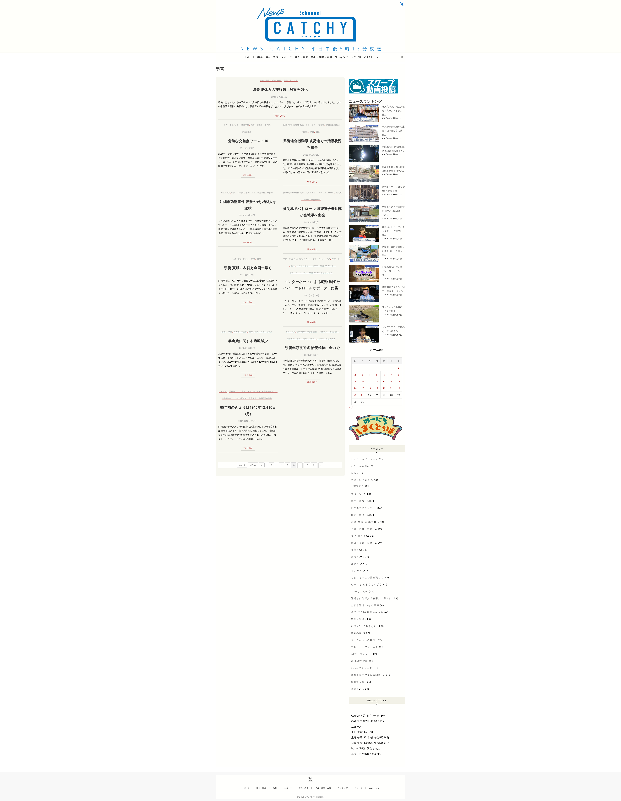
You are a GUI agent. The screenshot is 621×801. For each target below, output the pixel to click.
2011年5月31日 (311, 154)
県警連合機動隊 (333, 125)
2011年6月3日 (247, 148)
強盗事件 (261, 192)
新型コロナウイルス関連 (366, 674)
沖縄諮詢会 (226, 398)
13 (384, 381)
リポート (249, 57)
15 (398, 381)
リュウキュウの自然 (363, 640)
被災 (318, 132)
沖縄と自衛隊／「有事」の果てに (371, 598)
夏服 (259, 259)
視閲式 (305, 339)
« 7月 (351, 407)
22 (398, 388)
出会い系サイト (327, 266)
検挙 (251, 332)
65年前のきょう (269, 391)
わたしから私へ (360, 466)
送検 (254, 192)
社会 (236, 125)
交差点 (260, 125)
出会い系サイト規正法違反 (320, 273)
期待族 (269, 332)
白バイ (313, 339)
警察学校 (252, 398)
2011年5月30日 (247, 215)
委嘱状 (315, 266)
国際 (354, 563)
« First (253, 465)
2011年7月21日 (279, 96)
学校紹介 (359, 486)
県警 (286, 80)
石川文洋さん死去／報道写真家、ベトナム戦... (393, 110)
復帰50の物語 (359, 660)
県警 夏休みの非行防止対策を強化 (280, 89)
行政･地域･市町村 (268, 80)
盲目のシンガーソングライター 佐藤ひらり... (393, 230)
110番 (236, 332)
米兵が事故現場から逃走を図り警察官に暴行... (393, 130)
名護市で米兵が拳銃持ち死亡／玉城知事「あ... (393, 210)
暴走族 (244, 332)
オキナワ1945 (253, 391)
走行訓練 (333, 332)
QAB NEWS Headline (233, 55)
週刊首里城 (358, 619)
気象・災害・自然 (321, 57)
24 (362, 395)
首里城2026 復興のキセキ (367, 612)
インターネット (303, 266)
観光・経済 (301, 57)
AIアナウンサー (361, 654)
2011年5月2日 (247, 275)
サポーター (337, 259)
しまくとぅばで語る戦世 (366, 577)
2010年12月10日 (246, 421)
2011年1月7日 (311, 355)
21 (391, 388)
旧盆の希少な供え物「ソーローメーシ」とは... (393, 271)
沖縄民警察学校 (265, 398)
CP (238, 391)
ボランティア (324, 259)
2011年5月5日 (311, 222)
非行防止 (294, 80)
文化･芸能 (357, 535)
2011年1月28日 (247, 348)
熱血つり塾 (358, 681)
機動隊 (305, 132)
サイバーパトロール (298, 273)
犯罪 (293, 266)
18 (369, 388)
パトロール (329, 192)
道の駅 (267, 125)
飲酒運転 (291, 339)
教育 (279, 80)
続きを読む (280, 115)
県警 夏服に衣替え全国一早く (248, 267)
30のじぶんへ (359, 591)
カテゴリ (356, 57)
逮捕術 (321, 339)
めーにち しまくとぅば (365, 584)
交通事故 (245, 125)
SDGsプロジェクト (363, 667)
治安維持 (324, 332)
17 (362, 388)
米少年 (270, 192)
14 (391, 381)
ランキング (342, 57)
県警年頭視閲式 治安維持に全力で (312, 347)
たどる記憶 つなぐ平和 (365, 605)
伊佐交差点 (247, 132)
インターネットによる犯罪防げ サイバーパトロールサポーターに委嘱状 (312, 288)
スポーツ (286, 57)
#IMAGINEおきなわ (364, 626)
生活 (354, 473)
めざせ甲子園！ (360, 480)
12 (377, 381)
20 (384, 388)
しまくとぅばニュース (364, 459)
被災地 (321, 125)
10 (306, 465)
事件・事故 (264, 57)
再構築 (232, 391)
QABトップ (371, 57)
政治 (276, 57)
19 (377, 388)
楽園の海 (356, 633)
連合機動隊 (316, 199)
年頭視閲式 (330, 339)
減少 (263, 332)
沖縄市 (241, 192)
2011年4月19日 (311, 295)
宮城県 (306, 199)
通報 (257, 332)
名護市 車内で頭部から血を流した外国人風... (393, 250)
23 (355, 395)
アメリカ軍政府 (240, 398)
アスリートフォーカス (364, 647)
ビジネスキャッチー (363, 508)
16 (355, 388)
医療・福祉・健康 (362, 528)
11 (314, 465)
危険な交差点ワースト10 (248, 140)
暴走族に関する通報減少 (248, 340)
